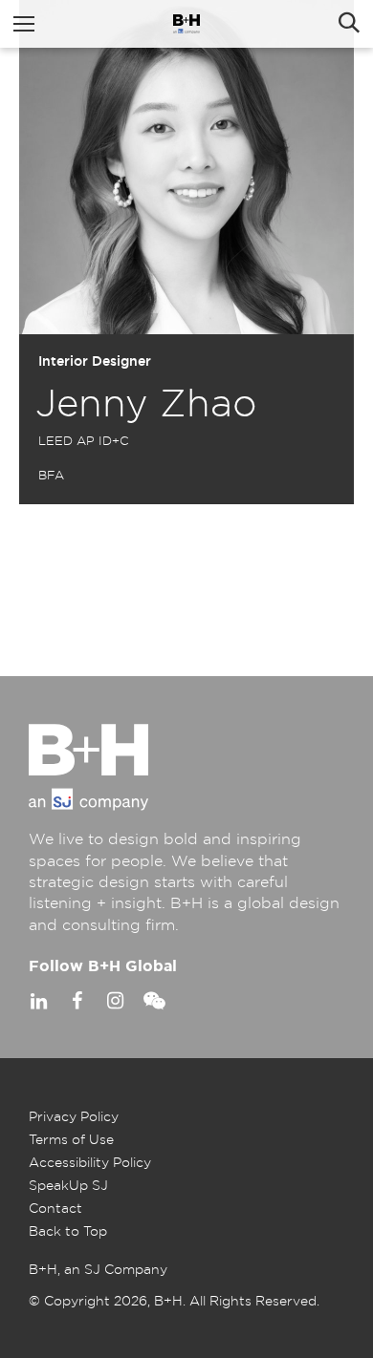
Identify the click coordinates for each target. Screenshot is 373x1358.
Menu (24, 24)
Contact (55, 1209)
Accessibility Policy (90, 1163)
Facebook (76, 1000)
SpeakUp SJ (68, 1186)
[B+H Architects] (186, 23)
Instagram (114, 1000)
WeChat (153, 1000)
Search (349, 24)
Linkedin (38, 1000)
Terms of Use (71, 1140)
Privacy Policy (74, 1117)
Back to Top (68, 1232)
